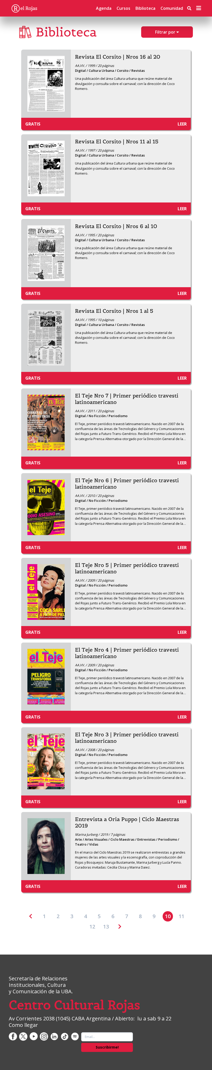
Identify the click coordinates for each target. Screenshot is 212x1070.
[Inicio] (24, 8)
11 (181, 916)
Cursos (123, 8)
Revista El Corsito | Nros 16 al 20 (117, 57)
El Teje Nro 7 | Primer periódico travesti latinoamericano (126, 399)
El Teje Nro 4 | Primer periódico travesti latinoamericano (127, 653)
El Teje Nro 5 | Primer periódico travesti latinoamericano (127, 568)
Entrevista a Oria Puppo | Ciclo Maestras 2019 (127, 822)
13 (106, 926)
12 (92, 926)
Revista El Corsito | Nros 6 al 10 (116, 226)
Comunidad (172, 8)
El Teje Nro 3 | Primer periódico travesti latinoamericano (127, 737)
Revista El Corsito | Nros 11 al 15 (116, 141)
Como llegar (23, 1024)
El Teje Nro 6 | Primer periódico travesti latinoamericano (127, 483)
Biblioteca (145, 8)
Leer (182, 124)
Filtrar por (165, 32)
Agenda (103, 8)
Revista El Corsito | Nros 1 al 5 (114, 311)
